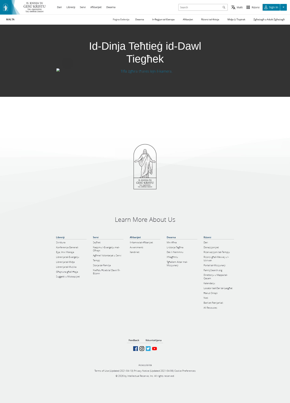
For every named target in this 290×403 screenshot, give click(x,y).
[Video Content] (145, 71)
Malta (10, 19)
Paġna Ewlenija (121, 19)
